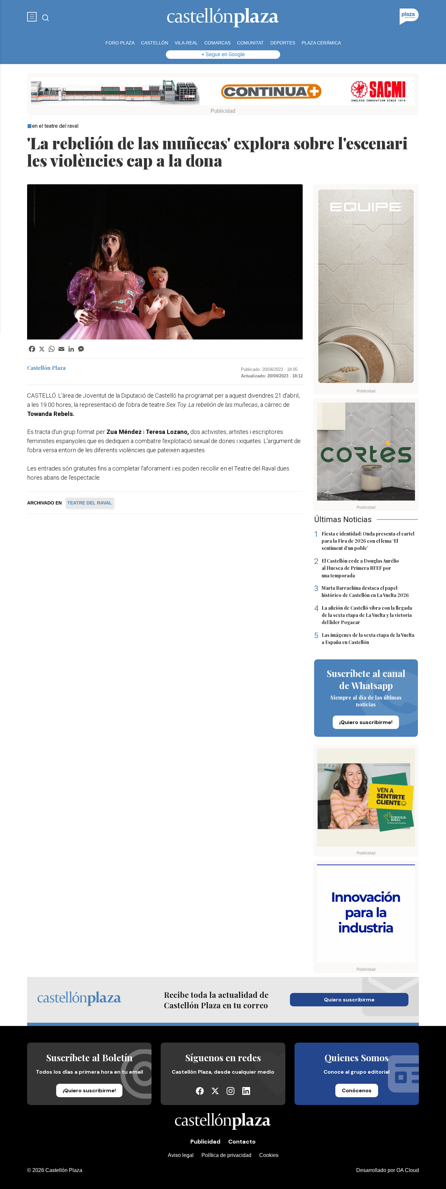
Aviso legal (181, 1155)
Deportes (282, 42)
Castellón (154, 42)
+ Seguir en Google (223, 54)
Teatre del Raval (89, 502)
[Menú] (32, 18)
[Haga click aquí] (223, 92)
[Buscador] (45, 18)
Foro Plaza (120, 42)
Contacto (242, 1142)
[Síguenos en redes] (200, 1093)
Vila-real (186, 42)
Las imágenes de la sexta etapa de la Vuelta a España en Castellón (364, 638)
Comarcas (217, 42)
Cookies (269, 1155)
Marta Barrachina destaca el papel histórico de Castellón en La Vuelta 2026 (361, 591)
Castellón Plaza (46, 368)
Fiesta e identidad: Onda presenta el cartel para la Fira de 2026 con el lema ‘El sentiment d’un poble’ (364, 541)
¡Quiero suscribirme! (365, 722)
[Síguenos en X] (215, 1092)
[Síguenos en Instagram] (230, 1093)
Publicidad (205, 1142)
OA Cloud (407, 1170)
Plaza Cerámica (321, 42)
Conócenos (357, 1090)
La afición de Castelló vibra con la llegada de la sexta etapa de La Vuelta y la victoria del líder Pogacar (363, 615)
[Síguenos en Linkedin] (246, 1093)
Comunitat (250, 42)
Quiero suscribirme (349, 999)
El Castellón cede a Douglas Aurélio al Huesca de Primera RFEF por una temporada (356, 568)
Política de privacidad (226, 1155)
